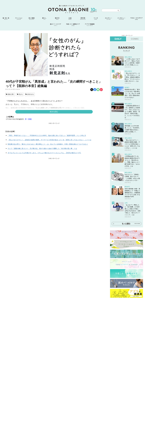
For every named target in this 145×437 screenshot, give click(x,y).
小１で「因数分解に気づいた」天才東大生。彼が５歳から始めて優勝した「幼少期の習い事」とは (42, 148)
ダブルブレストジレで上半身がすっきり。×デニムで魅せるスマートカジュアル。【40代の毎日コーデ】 (44, 153)
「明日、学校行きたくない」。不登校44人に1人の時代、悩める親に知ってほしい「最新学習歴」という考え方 (47, 135)
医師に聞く (11, 94)
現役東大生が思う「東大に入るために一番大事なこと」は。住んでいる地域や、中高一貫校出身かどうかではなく (48, 144)
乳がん (21, 94)
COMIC (135, 39)
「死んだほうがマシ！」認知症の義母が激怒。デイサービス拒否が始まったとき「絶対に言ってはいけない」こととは (49, 140)
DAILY (118, 39)
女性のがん (30, 94)
